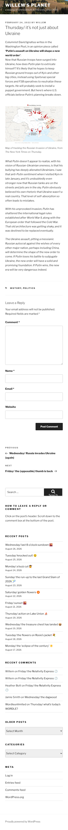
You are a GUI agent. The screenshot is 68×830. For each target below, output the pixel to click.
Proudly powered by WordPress (22, 821)
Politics (29, 288)
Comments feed (15, 790)
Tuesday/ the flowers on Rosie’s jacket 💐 (30, 635)
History (15, 288)
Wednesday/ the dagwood (41, 697)
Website (10, 406)
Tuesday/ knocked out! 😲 (21, 555)
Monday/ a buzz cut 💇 (18, 566)
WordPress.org (14, 797)
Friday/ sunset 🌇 (16, 603)
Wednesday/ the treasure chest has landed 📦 (33, 624)
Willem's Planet (28, 5)
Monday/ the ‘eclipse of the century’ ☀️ (29, 645)
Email (9, 388)
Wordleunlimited (15, 704)
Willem (41, 22)
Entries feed (12, 782)
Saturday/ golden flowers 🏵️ (22, 592)
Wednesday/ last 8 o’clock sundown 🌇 (29, 544)
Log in (9, 775)
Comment (12, 322)
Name (9, 370)
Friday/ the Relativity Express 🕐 (38, 671)
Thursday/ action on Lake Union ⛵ (26, 613)
